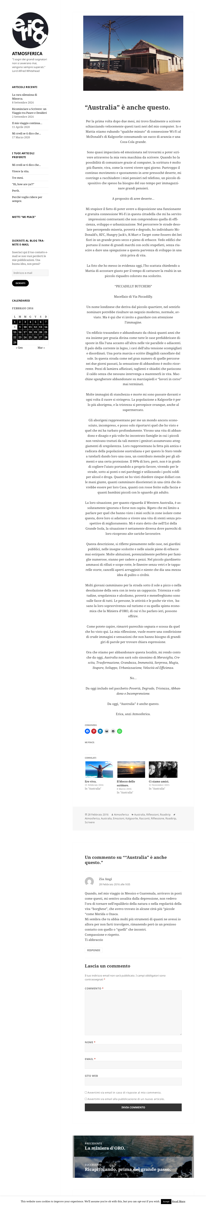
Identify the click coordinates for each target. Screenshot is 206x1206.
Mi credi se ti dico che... (26, 165)
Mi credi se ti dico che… (26, 133)
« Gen (19, 347)
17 (25, 332)
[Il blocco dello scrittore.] (131, 769)
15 (14, 332)
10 (25, 327)
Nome (90, 1042)
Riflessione (157, 818)
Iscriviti (20, 283)
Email (90, 1059)
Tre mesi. (17, 178)
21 (45, 332)
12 (35, 327)
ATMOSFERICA (27, 53)
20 (40, 332)
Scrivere (90, 822)
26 (35, 337)
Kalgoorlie (132, 818)
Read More (178, 1201)
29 (14, 342)
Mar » (41, 347)
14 (45, 327)
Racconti (144, 818)
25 (30, 337)
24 (25, 337)
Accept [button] (166, 1201)
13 (40, 327)
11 (30, 327)
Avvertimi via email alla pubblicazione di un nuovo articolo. (126, 1099)
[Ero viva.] (99, 769)
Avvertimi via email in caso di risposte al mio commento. (124, 1092)
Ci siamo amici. (159, 781)
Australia (139, 814)
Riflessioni (152, 814)
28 (45, 337)
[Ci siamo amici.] (163, 769)
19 (35, 332)
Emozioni (118, 818)
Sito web (91, 1076)
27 (40, 337)
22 (14, 337)
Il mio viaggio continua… (27, 123)
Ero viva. (91, 781)
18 (30, 332)
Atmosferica (121, 814)
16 (20, 332)
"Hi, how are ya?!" (23, 184)
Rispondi (93, 950)
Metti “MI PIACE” (24, 217)
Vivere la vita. (20, 171)
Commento (94, 988)
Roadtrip (165, 814)
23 (20, 337)
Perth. (16, 190)
